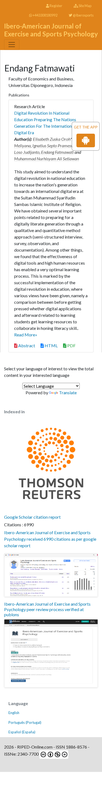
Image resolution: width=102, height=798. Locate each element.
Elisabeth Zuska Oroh (51, 139)
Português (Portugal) (24, 722)
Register (55, 6)
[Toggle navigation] (11, 44)
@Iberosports (83, 15)
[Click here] (51, 575)
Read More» (25, 334)
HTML (51, 345)
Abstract (26, 345)
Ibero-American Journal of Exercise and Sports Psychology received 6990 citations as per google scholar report (50, 539)
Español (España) (21, 732)
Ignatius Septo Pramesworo (56, 145)
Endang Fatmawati (57, 152)
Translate (68, 392)
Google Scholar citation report (32, 517)
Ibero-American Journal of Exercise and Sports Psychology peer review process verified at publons (47, 609)
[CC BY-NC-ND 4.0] (53, 753)
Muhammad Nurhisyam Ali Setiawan (46, 158)
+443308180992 (44, 15)
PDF (71, 345)
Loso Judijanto (26, 152)
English (13, 713)
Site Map (84, 6)
